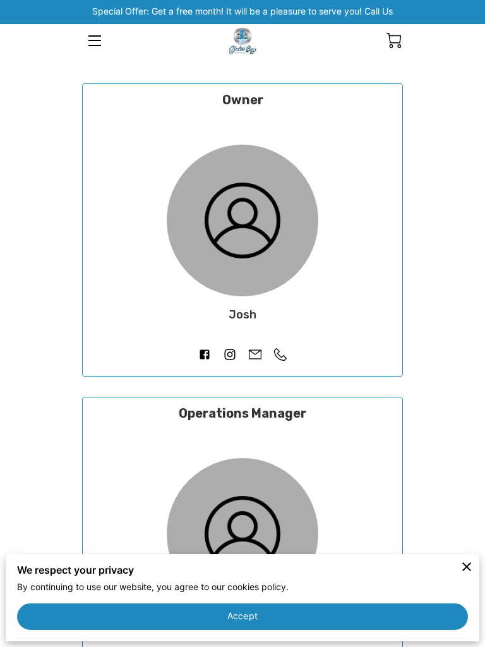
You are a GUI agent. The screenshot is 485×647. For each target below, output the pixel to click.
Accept (242, 616)
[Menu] (93, 40)
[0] (394, 40)
